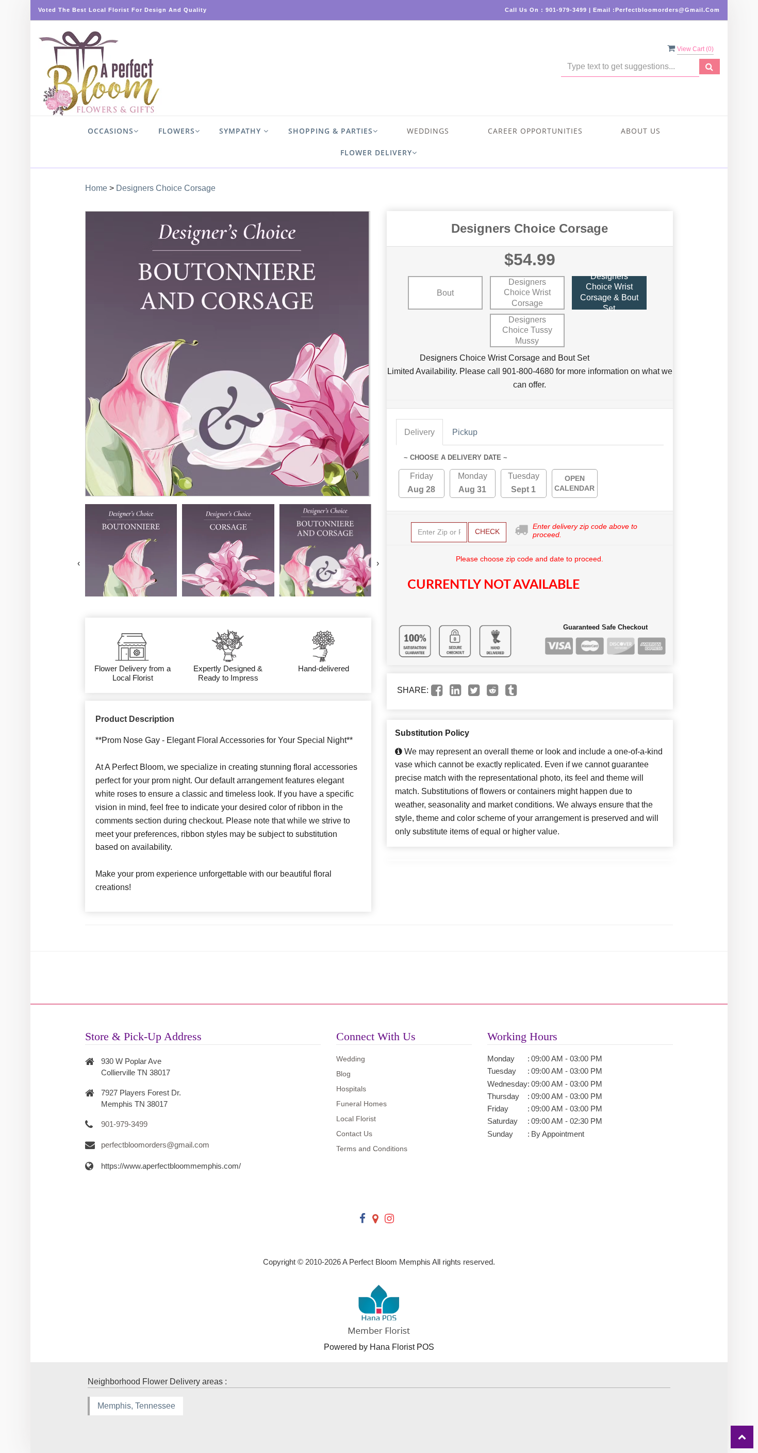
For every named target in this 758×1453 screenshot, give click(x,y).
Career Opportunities (535, 131)
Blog (343, 1074)
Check (487, 531)
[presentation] (78, 563)
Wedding (350, 1059)
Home (96, 188)
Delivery (419, 432)
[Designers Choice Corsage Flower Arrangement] (131, 550)
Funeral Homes (361, 1104)
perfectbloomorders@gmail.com (155, 1144)
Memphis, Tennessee (136, 1405)
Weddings (428, 131)
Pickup (464, 432)
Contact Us (354, 1133)
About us (641, 131)
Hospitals (351, 1089)
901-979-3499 (124, 1124)
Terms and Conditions (371, 1148)
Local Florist (356, 1119)
